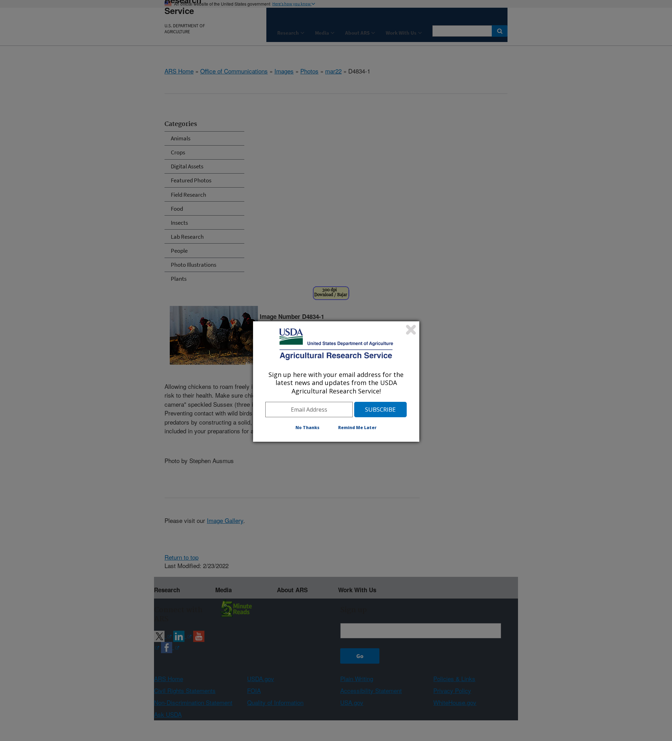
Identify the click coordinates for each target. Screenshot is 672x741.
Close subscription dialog (411, 330)
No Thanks (307, 428)
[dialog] (336, 381)
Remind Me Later (357, 428)
